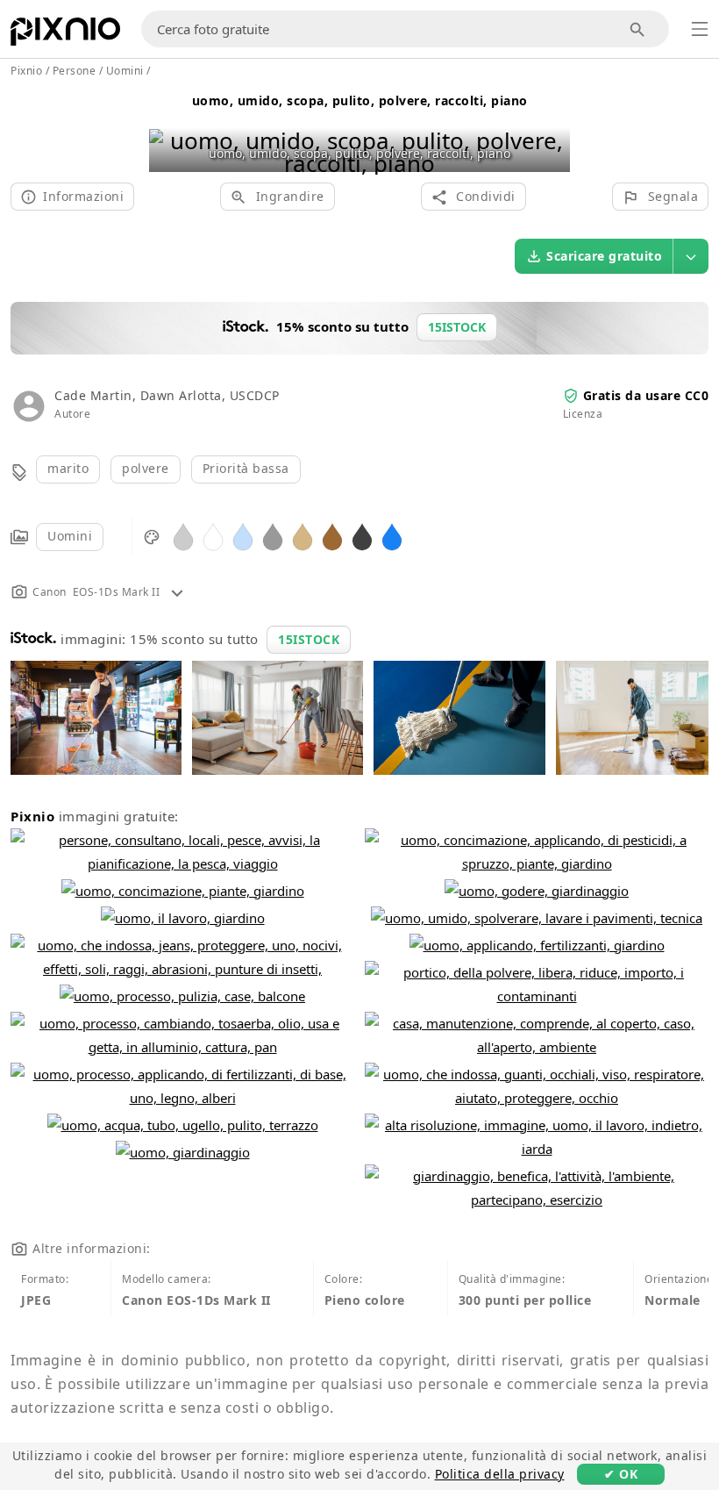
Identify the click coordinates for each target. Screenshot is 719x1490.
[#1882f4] (392, 536)
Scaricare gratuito (604, 255)
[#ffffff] (213, 536)
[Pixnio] (65, 35)
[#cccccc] (183, 536)
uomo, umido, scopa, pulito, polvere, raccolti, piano (360, 100)
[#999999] (272, 536)
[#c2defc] (242, 536)
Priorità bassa (246, 468)
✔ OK (620, 1473)
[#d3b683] (302, 536)
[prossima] (550, 129)
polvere (145, 468)
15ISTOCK (308, 639)
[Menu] (699, 29)
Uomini (69, 535)
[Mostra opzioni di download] (690, 256)
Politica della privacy (500, 1473)
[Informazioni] (177, 591)
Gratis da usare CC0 (646, 395)
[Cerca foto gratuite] (638, 29)
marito (68, 468)
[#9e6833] (332, 536)
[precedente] (169, 129)
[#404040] (362, 536)
